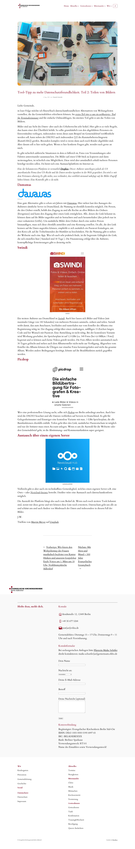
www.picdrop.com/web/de (67, 407)
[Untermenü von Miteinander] (104, 6)
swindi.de (67, 313)
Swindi (61, 318)
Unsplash (54, 522)
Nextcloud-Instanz (39, 492)
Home (66, 6)
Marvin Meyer (38, 522)
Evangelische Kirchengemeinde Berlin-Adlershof (30, 840)
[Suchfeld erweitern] (115, 6)
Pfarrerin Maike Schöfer (105, 650)
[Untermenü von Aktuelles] (78, 6)
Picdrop (71, 412)
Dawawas (72, 203)
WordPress (115, 840)
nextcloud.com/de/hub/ (67, 484)
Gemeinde (60, 97)
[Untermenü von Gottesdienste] (92, 6)
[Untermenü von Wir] (111, 6)
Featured (55, 97)
